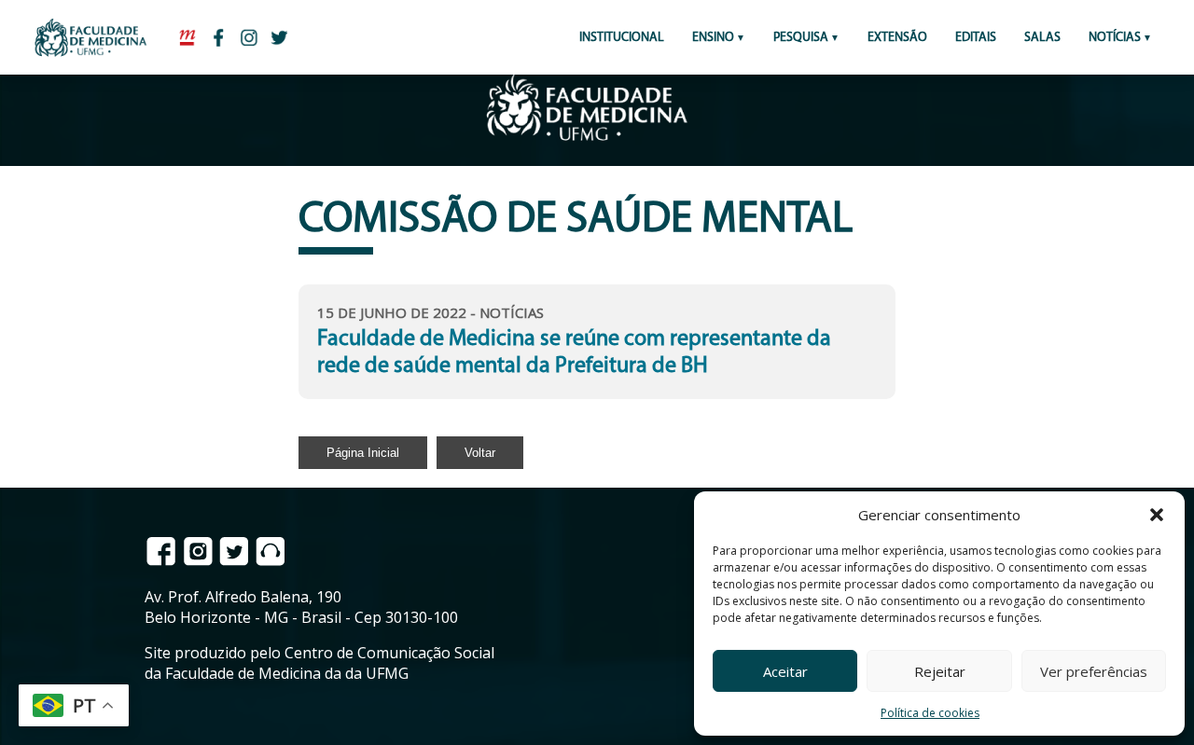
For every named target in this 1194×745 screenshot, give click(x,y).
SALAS (1042, 38)
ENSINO (713, 38)
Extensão (897, 38)
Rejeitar (939, 671)
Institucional (621, 38)
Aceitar (785, 671)
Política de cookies (930, 713)
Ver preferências (1093, 671)
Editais (975, 38)
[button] (1156, 514)
